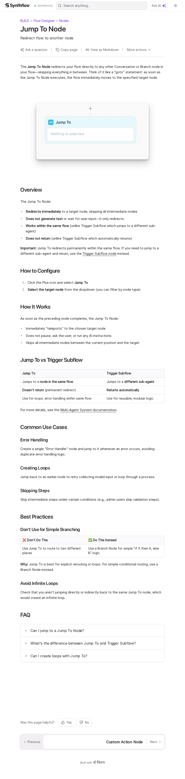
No (87, 722)
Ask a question (36, 50)
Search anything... (76, 5)
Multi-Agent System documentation (88, 410)
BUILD (24, 21)
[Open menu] (175, 6)
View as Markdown (105, 50)
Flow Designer (44, 21)
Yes (69, 722)
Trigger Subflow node (99, 253)
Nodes (64, 21)
